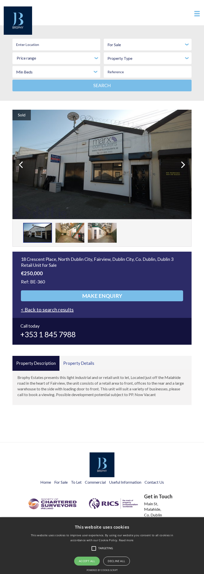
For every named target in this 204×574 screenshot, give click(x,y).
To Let (76, 482)
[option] (102, 164)
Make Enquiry (102, 296)
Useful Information (125, 482)
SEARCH (102, 85)
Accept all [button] (87, 561)
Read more (126, 540)
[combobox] (148, 44)
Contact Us (154, 482)
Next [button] (177, 158)
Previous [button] (30, 158)
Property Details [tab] (78, 363)
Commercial (95, 482)
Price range (26, 58)
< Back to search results (47, 309)
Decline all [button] (116, 561)
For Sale (61, 482)
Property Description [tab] (36, 363)
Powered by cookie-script (102, 570)
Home (45, 482)
